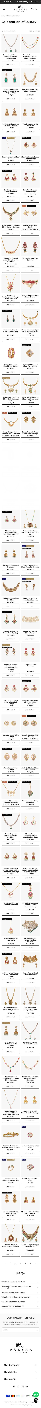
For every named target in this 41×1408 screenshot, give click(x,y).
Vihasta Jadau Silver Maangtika (30, 801)
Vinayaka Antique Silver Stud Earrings (30, 599)
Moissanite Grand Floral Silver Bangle (10, 365)
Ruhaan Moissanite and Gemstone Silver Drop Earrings (11, 91)
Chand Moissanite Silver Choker (30, 632)
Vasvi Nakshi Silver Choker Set (11, 500)
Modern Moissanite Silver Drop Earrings (11, 330)
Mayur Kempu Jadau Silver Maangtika (30, 904)
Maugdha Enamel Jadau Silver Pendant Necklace (11, 260)
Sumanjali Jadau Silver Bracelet (30, 500)
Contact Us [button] (10, 1379)
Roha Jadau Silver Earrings (11, 768)
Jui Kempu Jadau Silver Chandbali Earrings (11, 191)
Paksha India (13, 1402)
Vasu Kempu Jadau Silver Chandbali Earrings (10, 702)
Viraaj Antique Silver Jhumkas (30, 125)
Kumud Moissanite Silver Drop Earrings (11, 632)
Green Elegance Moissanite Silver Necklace (10, 835)
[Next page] (36, 1264)
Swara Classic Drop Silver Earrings (11, 1212)
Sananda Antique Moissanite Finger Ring (30, 467)
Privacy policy (33, 1402)
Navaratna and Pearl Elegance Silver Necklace (30, 1078)
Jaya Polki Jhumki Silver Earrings (30, 190)
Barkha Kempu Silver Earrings (30, 259)
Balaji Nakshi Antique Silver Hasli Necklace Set (30, 399)
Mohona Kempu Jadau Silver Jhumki (30, 1212)
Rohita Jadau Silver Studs (30, 226)
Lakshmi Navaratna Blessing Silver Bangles (11, 1146)
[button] (4, 9)
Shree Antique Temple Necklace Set (30, 1245)
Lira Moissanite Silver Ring (30, 1179)
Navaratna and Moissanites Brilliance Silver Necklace (11, 1078)
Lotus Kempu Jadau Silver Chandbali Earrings (30, 702)
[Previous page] (5, 1264)
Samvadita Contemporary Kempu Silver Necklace (10, 297)
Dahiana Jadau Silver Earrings (11, 736)
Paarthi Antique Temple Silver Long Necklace (30, 1009)
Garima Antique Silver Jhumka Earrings (10, 125)
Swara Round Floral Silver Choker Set (30, 974)
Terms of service (16, 1404)
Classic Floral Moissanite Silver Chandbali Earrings (30, 835)
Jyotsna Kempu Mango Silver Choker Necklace (11, 226)
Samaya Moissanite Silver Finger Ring (30, 365)
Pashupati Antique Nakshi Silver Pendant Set (30, 532)
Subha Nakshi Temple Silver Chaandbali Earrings (10, 974)
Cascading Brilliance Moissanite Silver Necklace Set (11, 56)
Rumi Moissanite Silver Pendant (11, 157)
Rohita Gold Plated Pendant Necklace (11, 904)
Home (3, 15)
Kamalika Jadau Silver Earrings (30, 736)
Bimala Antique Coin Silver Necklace (30, 90)
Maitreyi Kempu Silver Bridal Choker (30, 296)
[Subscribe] (37, 1329)
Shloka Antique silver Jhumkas (11, 566)
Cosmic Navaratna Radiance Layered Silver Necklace (30, 56)
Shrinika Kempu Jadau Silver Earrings (30, 157)
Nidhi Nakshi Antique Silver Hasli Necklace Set (11, 399)
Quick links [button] (10, 1372)
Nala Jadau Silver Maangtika (10, 939)
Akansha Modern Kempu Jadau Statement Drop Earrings (10, 667)
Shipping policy (27, 1404)
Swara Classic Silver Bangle (10, 467)
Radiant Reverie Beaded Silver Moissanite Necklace (11, 1113)
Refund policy (23, 1402)
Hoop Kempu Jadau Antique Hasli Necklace (11, 432)
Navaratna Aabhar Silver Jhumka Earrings (30, 1112)
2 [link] (15, 1264)
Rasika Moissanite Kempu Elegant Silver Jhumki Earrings (30, 870)
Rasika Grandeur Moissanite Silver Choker (30, 940)
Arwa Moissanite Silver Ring (30, 1146)
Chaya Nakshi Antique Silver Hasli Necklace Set (30, 331)
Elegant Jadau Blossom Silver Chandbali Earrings (10, 532)
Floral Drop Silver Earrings (30, 665)
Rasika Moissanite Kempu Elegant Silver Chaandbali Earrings (11, 870)
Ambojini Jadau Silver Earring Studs (30, 768)
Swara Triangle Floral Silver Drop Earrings (30, 432)
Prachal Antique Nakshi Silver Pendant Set (10, 1246)
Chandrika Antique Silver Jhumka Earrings (30, 566)
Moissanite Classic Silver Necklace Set (30, 1043)
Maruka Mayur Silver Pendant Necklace (11, 801)
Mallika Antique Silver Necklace (11, 599)
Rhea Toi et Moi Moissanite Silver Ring (10, 1179)
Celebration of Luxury (13, 15)
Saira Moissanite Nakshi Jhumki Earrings (11, 1043)
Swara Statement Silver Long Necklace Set (11, 1009)
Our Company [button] (11, 1365)
